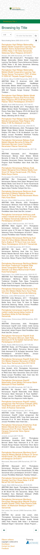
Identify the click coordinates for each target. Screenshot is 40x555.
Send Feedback (8, 547)
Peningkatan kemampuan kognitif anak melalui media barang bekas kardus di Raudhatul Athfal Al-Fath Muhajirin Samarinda (18, 312)
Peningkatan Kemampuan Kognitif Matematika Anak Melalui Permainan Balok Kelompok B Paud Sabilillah (19, 382)
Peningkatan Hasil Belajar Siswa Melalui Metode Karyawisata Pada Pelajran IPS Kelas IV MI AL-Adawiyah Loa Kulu (18, 120)
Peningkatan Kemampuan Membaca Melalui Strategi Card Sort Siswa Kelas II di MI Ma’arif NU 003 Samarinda (20, 480)
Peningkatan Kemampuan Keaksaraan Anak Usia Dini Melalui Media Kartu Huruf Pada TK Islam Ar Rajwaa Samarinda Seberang (20, 290)
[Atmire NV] (32, 542)
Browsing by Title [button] (9, 21)
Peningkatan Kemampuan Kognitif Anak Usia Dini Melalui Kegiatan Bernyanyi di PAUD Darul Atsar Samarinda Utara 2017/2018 (20, 360)
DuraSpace (6, 544)
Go (36, 36)
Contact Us (5, 546)
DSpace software (8, 539)
